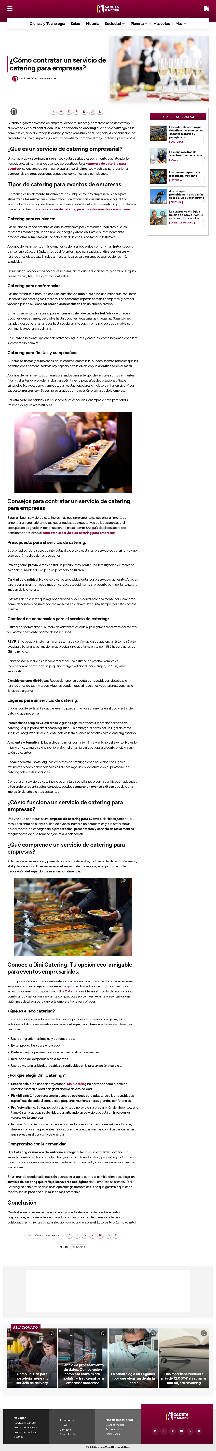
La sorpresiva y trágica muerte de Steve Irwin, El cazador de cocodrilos (186, 215)
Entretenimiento (181, 223)
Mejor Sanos (112, 1433)
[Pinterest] (76, 111)
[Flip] (84, 111)
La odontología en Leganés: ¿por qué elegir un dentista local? (133, 1378)
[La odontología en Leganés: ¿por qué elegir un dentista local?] (133, 1358)
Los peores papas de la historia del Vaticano (184, 174)
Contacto (65, 1429)
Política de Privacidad (26, 1427)
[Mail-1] (198, 1431)
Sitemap (18, 1436)
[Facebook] (61, 111)
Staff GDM (30, 78)
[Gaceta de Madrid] (108, 8)
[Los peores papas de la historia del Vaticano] (158, 176)
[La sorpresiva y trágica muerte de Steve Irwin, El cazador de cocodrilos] (158, 217)
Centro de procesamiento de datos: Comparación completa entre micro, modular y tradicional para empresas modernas (83, 1374)
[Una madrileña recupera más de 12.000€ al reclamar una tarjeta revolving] (184, 1358)
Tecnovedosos (114, 1429)
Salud (174, 160)
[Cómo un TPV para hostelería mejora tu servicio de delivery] (32, 1358)
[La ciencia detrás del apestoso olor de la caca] (158, 155)
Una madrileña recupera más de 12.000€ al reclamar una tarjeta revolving (184, 1378)
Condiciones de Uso (25, 1423)
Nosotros (65, 1425)
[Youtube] (181, 1431)
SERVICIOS (79, 1247)
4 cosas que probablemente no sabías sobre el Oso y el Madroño (186, 194)
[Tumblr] (100, 111)
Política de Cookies (25, 1432)
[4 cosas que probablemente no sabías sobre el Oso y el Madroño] (158, 196)
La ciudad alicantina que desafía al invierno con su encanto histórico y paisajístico (186, 132)
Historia (176, 180)
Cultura (176, 142)
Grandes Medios (114, 1424)
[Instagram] (172, 1431)
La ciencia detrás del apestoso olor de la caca (185, 153)
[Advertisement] (108, 1291)
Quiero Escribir (68, 1434)
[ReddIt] (92, 111)
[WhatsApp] (68, 111)
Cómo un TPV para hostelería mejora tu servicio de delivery (32, 1378)
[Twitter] (155, 1431)
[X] (53, 111)
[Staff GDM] (15, 79)
